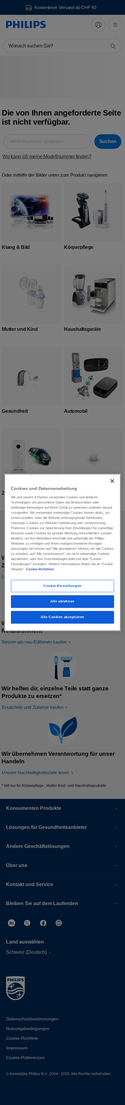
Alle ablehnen (62, 601)
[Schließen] (112, 480)
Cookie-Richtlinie (40, 569)
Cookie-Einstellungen (62, 586)
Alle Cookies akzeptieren (62, 617)
